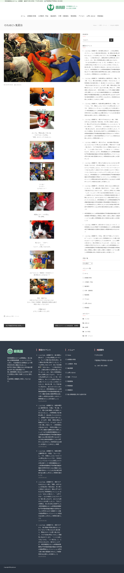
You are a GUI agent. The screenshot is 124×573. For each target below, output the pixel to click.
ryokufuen (18, 84)
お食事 (86, 327)
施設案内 (53, 16)
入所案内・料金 (43, 16)
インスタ (87, 318)
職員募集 (74, 16)
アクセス (81, 16)
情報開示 (70, 390)
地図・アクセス (72, 377)
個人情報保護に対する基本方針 (76, 394)
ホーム (23, 16)
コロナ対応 (87, 331)
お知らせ (8, 316)
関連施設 (100, 16)
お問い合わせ (91, 16)
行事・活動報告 (63, 16)
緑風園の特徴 (31, 16)
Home (69, 355)
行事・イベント (103, 25)
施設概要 (70, 368)
